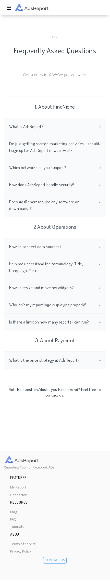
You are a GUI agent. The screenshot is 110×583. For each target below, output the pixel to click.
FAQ (13, 519)
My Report (18, 487)
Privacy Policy (20, 551)
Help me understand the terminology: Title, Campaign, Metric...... (46, 267)
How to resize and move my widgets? (41, 287)
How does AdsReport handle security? (42, 184)
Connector (18, 495)
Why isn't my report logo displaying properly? (48, 304)
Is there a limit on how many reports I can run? (49, 322)
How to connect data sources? (35, 246)
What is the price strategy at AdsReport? (44, 360)
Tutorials (17, 526)
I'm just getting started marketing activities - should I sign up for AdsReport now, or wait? (54, 147)
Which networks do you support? (37, 167)
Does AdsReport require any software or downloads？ (44, 205)
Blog (13, 511)
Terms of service (23, 544)
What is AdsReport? (26, 126)
